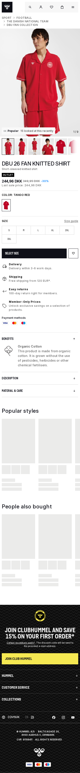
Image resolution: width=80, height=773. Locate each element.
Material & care (12, 390)
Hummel (8, 676)
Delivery (15, 264)
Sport (7, 17)
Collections (11, 699)
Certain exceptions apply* (21, 642)
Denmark (14, 717)
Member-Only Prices (24, 301)
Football (24, 17)
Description (10, 378)
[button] (41, 7)
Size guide (71, 221)
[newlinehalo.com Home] (7, 7)
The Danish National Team (27, 21)
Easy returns (18, 289)
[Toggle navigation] (30, 7)
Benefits (7, 338)
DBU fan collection (22, 25)
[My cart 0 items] (62, 7)
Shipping (15, 276)
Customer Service (16, 687)
